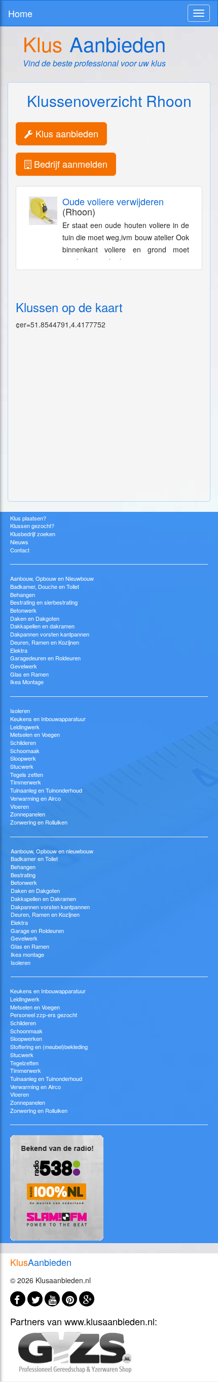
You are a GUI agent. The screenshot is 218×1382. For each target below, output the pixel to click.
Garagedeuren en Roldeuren (45, 658)
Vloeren (19, 806)
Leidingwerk (25, 727)
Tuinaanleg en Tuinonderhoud (46, 790)
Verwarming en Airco (35, 798)
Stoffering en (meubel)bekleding (49, 1046)
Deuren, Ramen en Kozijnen (44, 642)
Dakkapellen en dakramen (42, 626)
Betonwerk (23, 610)
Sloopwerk (23, 758)
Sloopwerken (26, 1038)
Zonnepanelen (27, 814)
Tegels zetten (26, 774)
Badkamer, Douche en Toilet (44, 586)
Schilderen (23, 742)
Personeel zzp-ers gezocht (43, 1015)
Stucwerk (21, 766)
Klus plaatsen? (28, 518)
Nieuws (19, 542)
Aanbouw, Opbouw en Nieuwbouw (52, 578)
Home (20, 13)
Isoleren (20, 710)
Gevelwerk (23, 666)
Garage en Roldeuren (37, 930)
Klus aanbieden (65, 133)
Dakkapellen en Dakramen (43, 898)
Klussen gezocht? (32, 525)
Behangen (22, 594)
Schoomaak (25, 750)
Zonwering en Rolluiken (38, 822)
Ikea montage (27, 954)
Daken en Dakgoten (34, 618)
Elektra (18, 650)
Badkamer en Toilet (34, 858)
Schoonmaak (26, 1031)
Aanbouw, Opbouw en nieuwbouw (52, 851)
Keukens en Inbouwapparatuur (48, 719)
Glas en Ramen (29, 674)
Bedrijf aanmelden (69, 163)
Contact (19, 550)
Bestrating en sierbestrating (44, 602)
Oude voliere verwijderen (113, 201)
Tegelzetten (24, 1063)
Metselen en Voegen (35, 734)
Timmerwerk (25, 782)
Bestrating (23, 875)
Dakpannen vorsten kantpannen (49, 634)
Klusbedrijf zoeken (32, 534)
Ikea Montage (27, 682)
